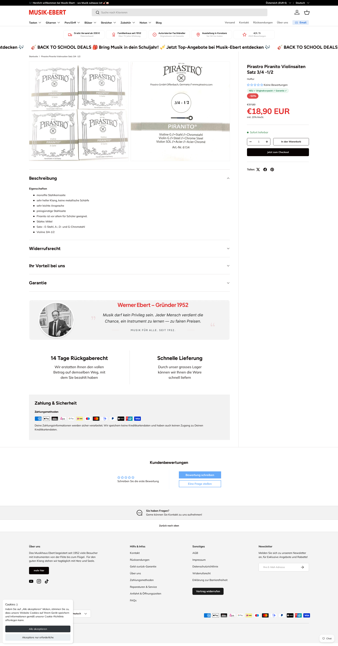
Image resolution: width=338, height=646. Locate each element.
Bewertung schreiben (200, 475)
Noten (143, 22)
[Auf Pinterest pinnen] (272, 169)
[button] (307, 12)
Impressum (199, 559)
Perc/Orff (70, 22)
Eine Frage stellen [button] (200, 483)
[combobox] (179, 12)
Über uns (282, 22)
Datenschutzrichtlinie (205, 566)
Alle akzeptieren (38, 629)
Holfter (250, 79)
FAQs (133, 600)
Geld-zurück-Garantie (143, 566)
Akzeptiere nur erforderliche (38, 637)
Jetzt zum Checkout (278, 152)
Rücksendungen (263, 22)
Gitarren (51, 22)
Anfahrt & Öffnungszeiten (145, 593)
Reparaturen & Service (143, 587)
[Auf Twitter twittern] (258, 169)
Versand (230, 22)
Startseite (33, 56)
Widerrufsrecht (201, 573)
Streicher (106, 22)
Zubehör (126, 22)
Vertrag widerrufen (208, 591)
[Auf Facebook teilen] (265, 169)
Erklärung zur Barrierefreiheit (209, 580)
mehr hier (39, 570)
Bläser (88, 22)
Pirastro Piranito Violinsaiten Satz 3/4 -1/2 (60, 56)
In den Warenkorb (291, 141)
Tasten (33, 22)
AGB (195, 553)
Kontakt (244, 22)
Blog (159, 22)
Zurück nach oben (169, 525)
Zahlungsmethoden (142, 580)
